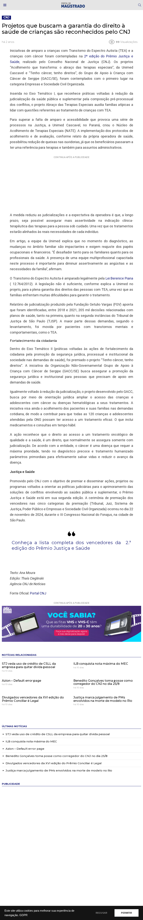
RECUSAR (101, 913)
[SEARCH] (139, 5)
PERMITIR (126, 913)
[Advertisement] (71, 183)
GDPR (23, 915)
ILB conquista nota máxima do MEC (100, 663)
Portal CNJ (38, 593)
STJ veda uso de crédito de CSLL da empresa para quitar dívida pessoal (29, 665)
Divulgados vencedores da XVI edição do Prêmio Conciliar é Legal (33, 699)
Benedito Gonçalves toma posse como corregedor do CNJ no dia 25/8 (103, 682)
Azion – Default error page (21, 680)
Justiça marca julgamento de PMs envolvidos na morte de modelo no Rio (102, 699)
